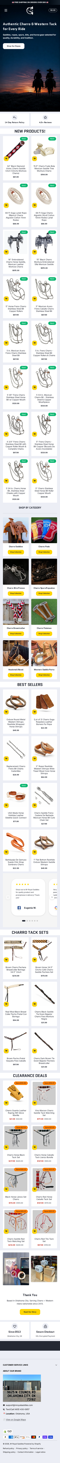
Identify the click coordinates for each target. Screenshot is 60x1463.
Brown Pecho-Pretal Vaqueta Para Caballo (16, 1059)
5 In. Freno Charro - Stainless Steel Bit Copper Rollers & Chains (44, 353)
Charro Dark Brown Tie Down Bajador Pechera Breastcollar (44, 1060)
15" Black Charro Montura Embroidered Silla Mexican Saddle (44, 261)
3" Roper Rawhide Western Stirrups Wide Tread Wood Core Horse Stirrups (44, 770)
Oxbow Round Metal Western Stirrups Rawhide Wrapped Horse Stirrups (16, 723)
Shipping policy (9, 1452)
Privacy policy (22, 1448)
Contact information (25, 1452)
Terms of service (36, 1448)
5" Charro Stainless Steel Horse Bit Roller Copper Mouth (44, 490)
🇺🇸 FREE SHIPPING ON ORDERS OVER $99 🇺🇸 (30, 2)
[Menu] (6, 10)
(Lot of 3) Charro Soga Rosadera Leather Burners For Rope (44, 721)
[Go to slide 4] (32, 921)
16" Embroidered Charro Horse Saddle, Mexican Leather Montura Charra (16, 263)
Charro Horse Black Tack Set (16, 1156)
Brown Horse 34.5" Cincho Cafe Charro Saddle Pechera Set (44, 969)
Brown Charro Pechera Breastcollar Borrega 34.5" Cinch (16, 969)
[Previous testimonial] (8, 897)
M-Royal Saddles (17, 1444)
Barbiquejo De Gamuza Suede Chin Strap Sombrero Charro (15, 862)
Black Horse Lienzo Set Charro (15, 1198)
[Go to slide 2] (27, 921)
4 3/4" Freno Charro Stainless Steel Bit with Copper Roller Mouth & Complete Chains (16, 445)
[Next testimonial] (52, 897)
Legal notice (40, 1452)
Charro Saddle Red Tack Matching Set (16, 1240)
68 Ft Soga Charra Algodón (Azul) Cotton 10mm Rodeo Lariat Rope (44, 216)
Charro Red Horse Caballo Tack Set (44, 1198)
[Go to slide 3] (29, 921)
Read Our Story (30, 1312)
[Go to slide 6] (37, 921)
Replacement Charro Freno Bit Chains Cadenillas (16, 768)
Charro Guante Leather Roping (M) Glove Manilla (15, 1112)
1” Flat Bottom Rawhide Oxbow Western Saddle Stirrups (44, 862)
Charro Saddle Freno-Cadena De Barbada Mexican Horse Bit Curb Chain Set (44, 816)
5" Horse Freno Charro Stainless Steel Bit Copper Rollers (16, 308)
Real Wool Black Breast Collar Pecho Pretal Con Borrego (16, 1014)
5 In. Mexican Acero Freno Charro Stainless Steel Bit (16, 353)
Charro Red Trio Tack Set (44, 1240)
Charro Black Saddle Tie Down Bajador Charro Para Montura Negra (44, 1015)
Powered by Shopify (32, 1444)
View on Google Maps (16, 1419)
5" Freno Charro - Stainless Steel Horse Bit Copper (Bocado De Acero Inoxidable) (44, 445)
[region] (30, 2)
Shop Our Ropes (14, 46)
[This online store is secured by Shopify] (8, 1431)
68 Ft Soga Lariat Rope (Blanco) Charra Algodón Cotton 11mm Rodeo (16, 216)
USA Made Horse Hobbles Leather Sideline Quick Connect (16, 815)
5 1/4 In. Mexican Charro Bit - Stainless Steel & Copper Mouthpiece (44, 398)
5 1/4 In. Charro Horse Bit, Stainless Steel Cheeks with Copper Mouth (16, 492)
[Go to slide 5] (34, 921)
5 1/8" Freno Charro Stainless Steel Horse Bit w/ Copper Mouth (15, 397)
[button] (52, 10)
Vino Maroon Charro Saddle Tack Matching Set (44, 1112)
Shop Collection (15, 552)
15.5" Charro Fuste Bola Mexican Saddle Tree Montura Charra (44, 168)
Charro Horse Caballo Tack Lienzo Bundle (44, 1156)
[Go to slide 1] (23, 921)
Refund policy (8, 1448)
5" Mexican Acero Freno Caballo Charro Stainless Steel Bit (44, 308)
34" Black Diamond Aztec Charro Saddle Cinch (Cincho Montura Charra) (15, 169)
